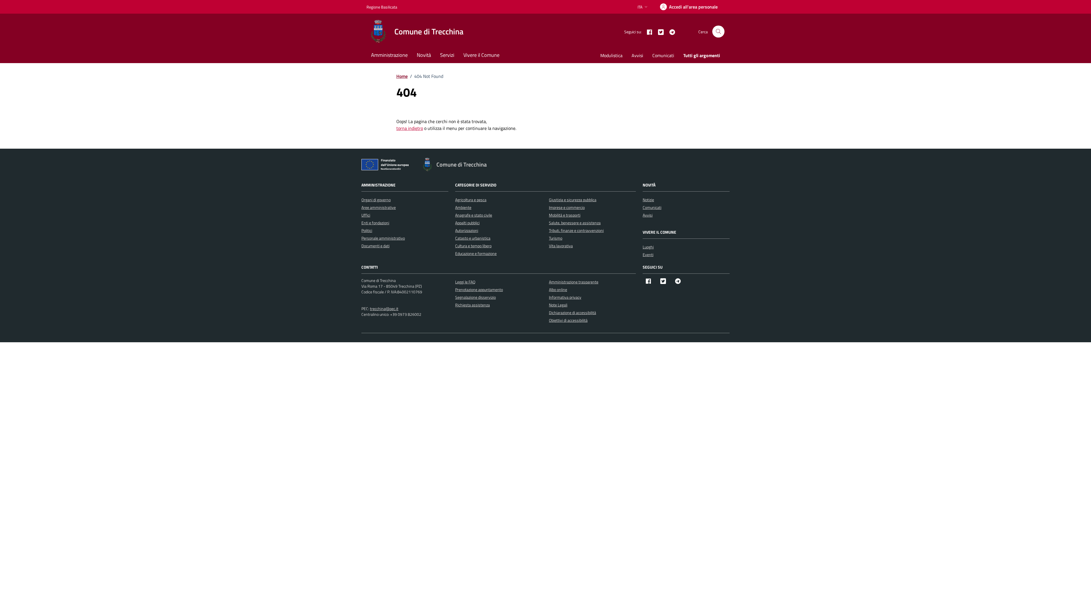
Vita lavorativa (561, 246)
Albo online (558, 290)
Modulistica (611, 55)
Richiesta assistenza (472, 305)
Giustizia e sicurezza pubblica (572, 200)
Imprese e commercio (567, 207)
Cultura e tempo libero (473, 246)
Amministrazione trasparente (573, 282)
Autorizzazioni (466, 230)
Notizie (648, 200)
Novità (424, 55)
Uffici (365, 215)
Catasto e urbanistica (472, 238)
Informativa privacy (565, 297)
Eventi (648, 255)
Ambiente (463, 207)
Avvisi (637, 55)
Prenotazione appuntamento (479, 290)
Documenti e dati (375, 246)
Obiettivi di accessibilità (568, 320)
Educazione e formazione (476, 253)
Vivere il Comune (481, 55)
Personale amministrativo (383, 238)
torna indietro (409, 128)
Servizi (447, 55)
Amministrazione (389, 55)
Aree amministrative (378, 207)
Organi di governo (376, 200)
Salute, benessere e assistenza (575, 223)
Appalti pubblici (467, 223)
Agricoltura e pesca (470, 200)
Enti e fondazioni (375, 223)
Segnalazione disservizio (475, 297)
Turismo (555, 238)
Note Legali (558, 305)
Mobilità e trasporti (564, 215)
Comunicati (663, 55)
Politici (366, 230)
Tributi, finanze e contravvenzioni (576, 230)
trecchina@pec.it (384, 309)
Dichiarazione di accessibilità (572, 313)
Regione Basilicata (382, 7)
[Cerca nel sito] (718, 32)
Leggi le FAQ (465, 282)
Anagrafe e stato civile (473, 215)
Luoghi (648, 247)
